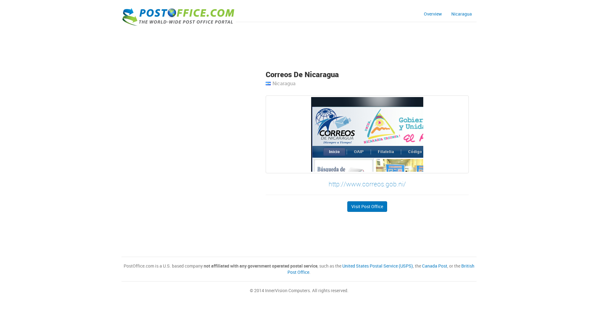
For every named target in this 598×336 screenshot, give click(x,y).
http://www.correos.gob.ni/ (367, 184)
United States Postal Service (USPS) (377, 266)
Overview (433, 14)
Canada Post (434, 266)
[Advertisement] (299, 45)
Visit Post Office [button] (367, 206)
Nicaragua (461, 14)
